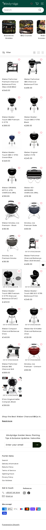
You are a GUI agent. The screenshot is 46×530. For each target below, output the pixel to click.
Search (5, 460)
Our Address (7, 480)
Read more (7, 421)
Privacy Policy (7, 477)
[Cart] (37, 3)
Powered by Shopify (11, 524)
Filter (8, 52)
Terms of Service (9, 470)
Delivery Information (10, 464)
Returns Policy (7, 467)
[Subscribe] (37, 445)
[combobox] (23, 10)
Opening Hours (8, 474)
